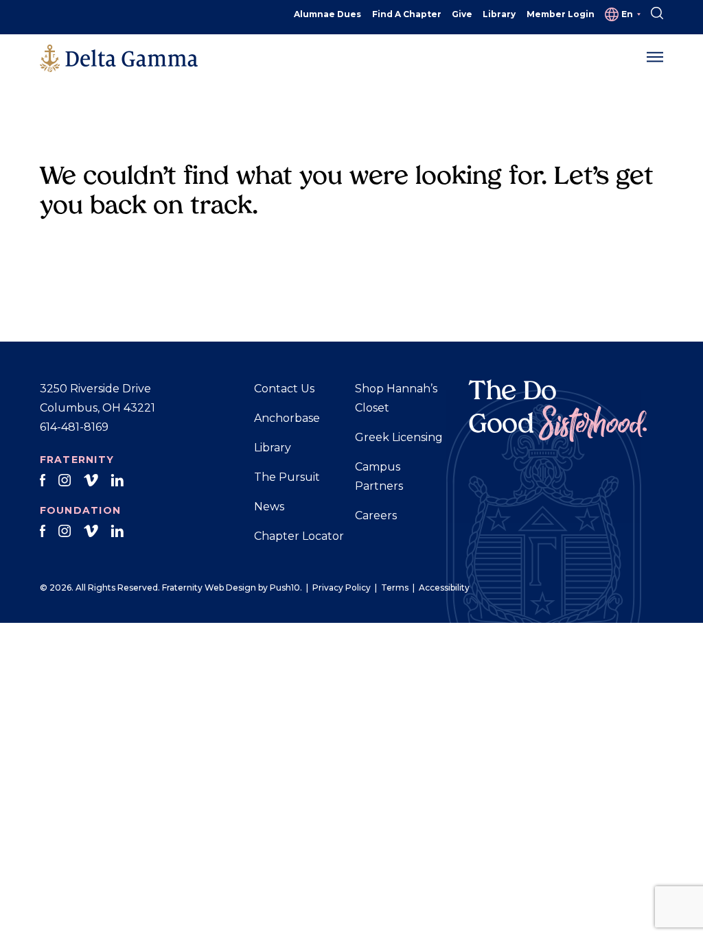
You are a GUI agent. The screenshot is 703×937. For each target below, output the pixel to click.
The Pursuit (287, 477)
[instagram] (64, 481)
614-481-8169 (74, 427)
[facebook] (43, 481)
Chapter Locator (299, 536)
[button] (655, 57)
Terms (394, 587)
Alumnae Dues (327, 14)
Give (462, 14)
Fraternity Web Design (209, 587)
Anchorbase (287, 418)
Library (499, 14)
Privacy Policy (341, 587)
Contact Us (284, 388)
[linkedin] (117, 481)
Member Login (561, 14)
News (269, 506)
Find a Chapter (406, 14)
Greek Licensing (399, 437)
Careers (376, 515)
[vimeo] (91, 481)
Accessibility (444, 587)
